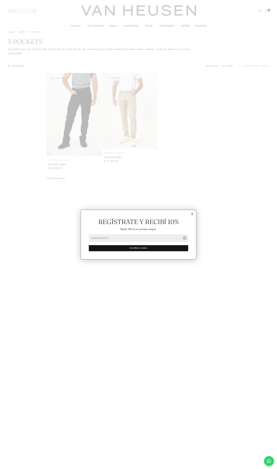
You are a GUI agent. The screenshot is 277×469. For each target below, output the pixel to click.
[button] (138, 248)
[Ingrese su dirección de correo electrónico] (185, 238)
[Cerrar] (192, 214)
